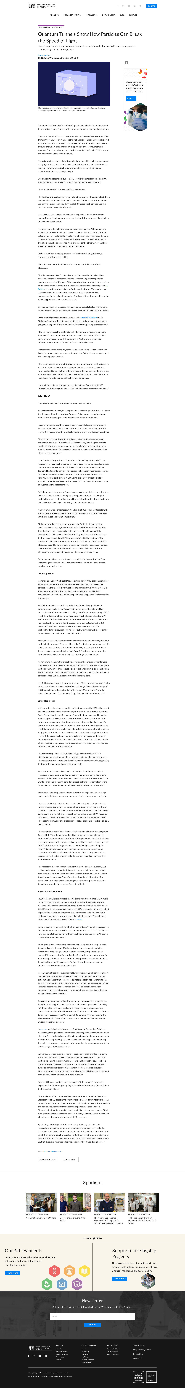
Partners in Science (113, 1349)
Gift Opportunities (113, 1354)
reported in (88, 318)
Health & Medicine (88, 1360)
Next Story (69, 1160)
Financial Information (62, 1373)
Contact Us (137, 1358)
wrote (79, 919)
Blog (122, 15)
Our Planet (85, 1357)
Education (59, 1349)
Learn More (12, 1273)
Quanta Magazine (44, 55)
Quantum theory (49, 1151)
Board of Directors (62, 1354)
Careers (58, 1360)
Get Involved (91, 15)
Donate (151, 6)
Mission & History (61, 1351)
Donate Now (138, 1354)
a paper (43, 1029)
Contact (133, 15)
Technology (85, 1351)
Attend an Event (112, 1351)
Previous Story (48, 1160)
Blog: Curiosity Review (142, 1350)
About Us (54, 15)
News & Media (108, 15)
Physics (59, 1151)
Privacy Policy (32, 1373)
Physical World (86, 1362)
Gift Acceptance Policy (46, 1373)
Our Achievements (72, 15)
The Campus (60, 1357)
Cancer (84, 1349)
